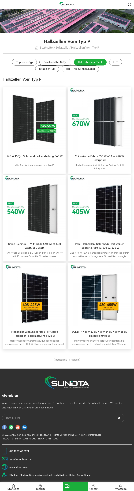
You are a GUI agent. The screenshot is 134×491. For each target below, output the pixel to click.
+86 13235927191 (19, 451)
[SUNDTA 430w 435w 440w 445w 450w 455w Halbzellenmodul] (99, 294)
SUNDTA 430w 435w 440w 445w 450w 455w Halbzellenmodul (99, 333)
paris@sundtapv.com (20, 459)
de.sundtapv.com (18, 467)
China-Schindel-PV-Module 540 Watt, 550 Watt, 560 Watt (34, 246)
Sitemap (16, 438)
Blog (6, 438)
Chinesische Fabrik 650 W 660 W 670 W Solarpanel (99, 158)
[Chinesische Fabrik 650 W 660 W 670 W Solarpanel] (99, 119)
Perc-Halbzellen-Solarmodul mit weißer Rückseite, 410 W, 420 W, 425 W (99, 246)
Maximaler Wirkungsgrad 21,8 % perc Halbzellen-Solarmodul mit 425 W (34, 333)
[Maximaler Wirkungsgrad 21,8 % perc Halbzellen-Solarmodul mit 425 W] (34, 294)
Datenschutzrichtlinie (37, 438)
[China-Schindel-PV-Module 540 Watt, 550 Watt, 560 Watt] (34, 207)
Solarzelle (61, 47)
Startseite (46, 47)
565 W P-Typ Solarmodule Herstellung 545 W (34, 156)
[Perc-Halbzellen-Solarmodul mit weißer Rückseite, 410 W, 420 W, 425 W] (99, 207)
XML (55, 438)
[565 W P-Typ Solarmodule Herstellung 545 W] (34, 119)
